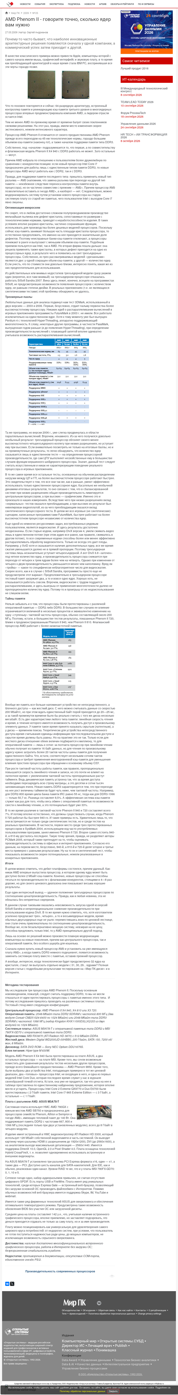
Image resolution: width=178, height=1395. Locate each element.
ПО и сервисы (146, 4)
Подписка (74, 4)
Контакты (141, 1310)
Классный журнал (77, 1350)
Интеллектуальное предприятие (126, 1364)
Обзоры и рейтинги (122, 4)
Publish (121, 1346)
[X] (12, 1284)
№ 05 (35, 13)
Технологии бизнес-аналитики (135, 1360)
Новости (25, 4)
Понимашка (106, 1350)
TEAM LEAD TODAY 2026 (137, 102)
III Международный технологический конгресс (144, 89)
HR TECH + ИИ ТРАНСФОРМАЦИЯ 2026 (144, 135)
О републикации (157, 1310)
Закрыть (113, 1391)
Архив (102, 4)
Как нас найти (125, 1310)
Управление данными (95, 1360)
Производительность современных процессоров (60, 1271)
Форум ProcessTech (133, 113)
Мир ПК (15, 13)
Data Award (69, 1360)
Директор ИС (73, 1346)
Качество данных (89, 1364)
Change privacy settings (149, 1313)
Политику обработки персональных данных (83, 1391)
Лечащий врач (100, 1346)
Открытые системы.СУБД (122, 1341)
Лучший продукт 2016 (134, 68)
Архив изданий (77, 1313)
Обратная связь (106, 1310)
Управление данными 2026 (138, 124)
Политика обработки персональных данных (111, 1313)
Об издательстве (71, 1310)
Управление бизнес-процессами (84, 1368)
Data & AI (68, 1364)
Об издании (89, 1310)
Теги (64, 1313)
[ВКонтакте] (7, 1284)
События (40, 4)
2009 (26, 13)
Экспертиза (56, 4)
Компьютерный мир (79, 1341)
